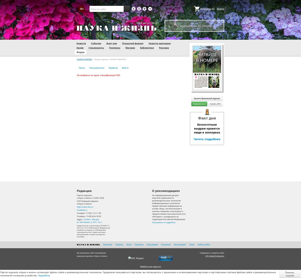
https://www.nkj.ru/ (85, 207)
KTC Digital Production (215, 256)
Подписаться (199, 104)
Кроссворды (152, 244)
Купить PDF (215, 104)
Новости (81, 43)
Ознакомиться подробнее (164, 222)
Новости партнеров (160, 43)
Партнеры (107, 244)
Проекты (119, 244)
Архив (80, 47)
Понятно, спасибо (290, 274)
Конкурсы (139, 244)
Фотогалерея (180, 244)
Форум (80, 52)
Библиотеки (147, 47)
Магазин (130, 47)
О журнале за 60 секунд (194, 26)
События (96, 43)
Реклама (164, 47)
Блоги (129, 244)
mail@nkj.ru (82, 210)
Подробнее (44, 275)
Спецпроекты (96, 47)
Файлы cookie (204, 244)
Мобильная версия (150, 266)
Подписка (114, 47)
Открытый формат (132, 43)
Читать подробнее (207, 139)
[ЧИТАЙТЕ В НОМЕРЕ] (207, 37)
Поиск (82, 67)
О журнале (166, 244)
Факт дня (111, 43)
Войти (220, 9)
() (208, 9)
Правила (113, 67)
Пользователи (96, 67)
